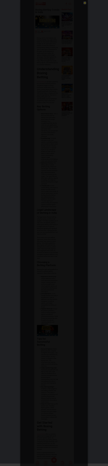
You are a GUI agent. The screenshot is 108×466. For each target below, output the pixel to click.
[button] (85, 3)
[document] (54, 233)
